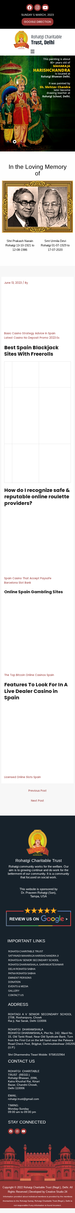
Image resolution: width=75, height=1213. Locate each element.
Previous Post (37, 791)
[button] (32, 51)
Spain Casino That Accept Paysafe (27, 578)
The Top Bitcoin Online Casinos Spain (29, 675)
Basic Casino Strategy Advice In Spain (29, 333)
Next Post (37, 801)
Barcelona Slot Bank (17, 583)
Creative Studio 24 (56, 1191)
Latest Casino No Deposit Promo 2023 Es (31, 338)
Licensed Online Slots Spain (22, 777)
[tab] (8, 141)
